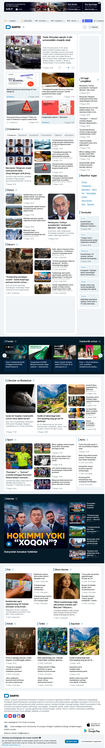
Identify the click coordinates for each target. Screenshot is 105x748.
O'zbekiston (86, 186)
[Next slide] (72, 67)
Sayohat (90, 204)
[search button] (84, 27)
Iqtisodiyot (85, 190)
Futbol (83, 197)
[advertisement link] (87, 20)
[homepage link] (13, 27)
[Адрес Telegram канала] (6, 716)
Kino (83, 204)
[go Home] (11, 696)
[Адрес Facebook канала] (14, 716)
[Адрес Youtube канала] (10, 716)
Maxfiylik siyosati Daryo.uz (11, 745)
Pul (82, 193)
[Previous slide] (59, 67)
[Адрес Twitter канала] (23, 716)
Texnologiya (90, 193)
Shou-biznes (86, 201)
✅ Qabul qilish (71, 741)
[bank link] (26, 21)
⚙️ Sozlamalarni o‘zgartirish (90, 741)
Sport (93, 190)
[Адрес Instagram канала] (19, 716)
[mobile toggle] (23, 27)
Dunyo (83, 182)
